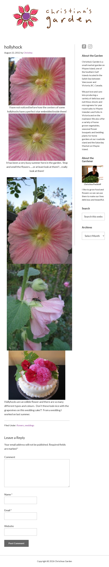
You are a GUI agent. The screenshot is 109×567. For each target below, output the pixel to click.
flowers (20, 425)
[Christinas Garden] (54, 17)
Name (8, 494)
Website (9, 526)
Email (8, 510)
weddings (29, 425)
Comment (9, 457)
